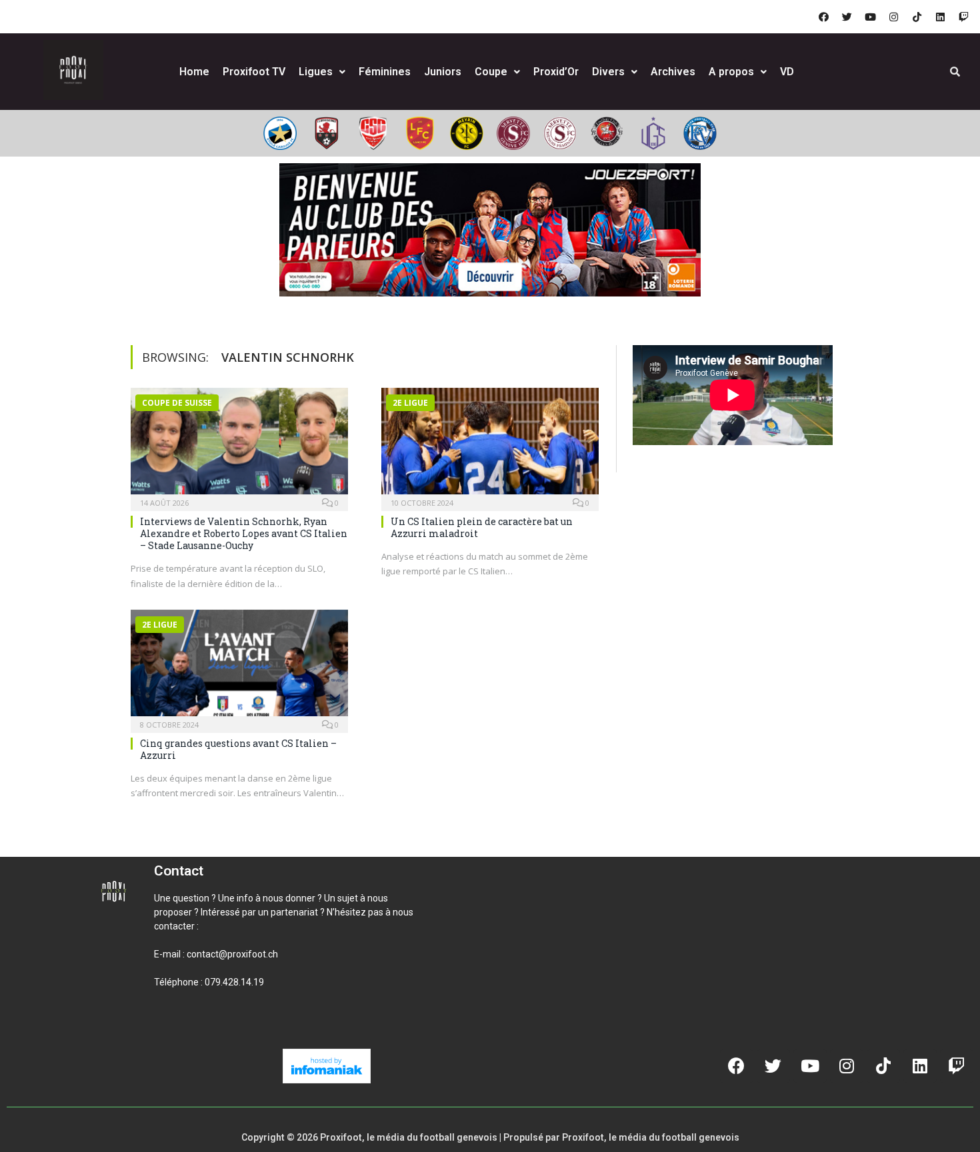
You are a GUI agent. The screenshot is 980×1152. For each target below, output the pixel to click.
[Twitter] (847, 17)
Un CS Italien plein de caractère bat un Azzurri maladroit (482, 527)
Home (194, 71)
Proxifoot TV (254, 71)
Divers (608, 71)
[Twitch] (963, 17)
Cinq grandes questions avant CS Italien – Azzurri (238, 749)
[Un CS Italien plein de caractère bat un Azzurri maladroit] (490, 445)
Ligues (316, 71)
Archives (673, 71)
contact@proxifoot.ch (232, 954)
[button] (170, 1027)
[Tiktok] (917, 17)
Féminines (385, 71)
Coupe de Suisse (177, 402)
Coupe (491, 71)
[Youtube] (870, 17)
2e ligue (410, 402)
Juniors (442, 71)
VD (787, 71)
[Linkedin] (940, 17)
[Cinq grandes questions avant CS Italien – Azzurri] (239, 667)
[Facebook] (823, 17)
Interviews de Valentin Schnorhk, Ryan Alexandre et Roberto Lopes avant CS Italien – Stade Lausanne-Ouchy (243, 533)
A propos (731, 71)
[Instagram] (893, 17)
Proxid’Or (556, 71)
